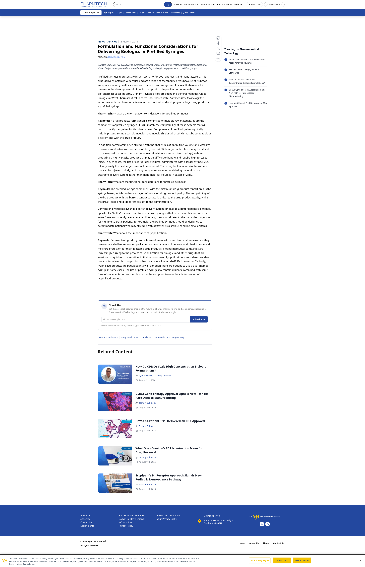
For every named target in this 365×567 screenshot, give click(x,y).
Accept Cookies (302, 560)
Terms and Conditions (169, 515)
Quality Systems (189, 13)
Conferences (223, 4)
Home (242, 543)
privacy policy (155, 325)
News (266, 543)
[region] (182, 560)
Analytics (118, 13)
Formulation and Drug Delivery (169, 337)
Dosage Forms (130, 13)
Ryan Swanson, (146, 375)
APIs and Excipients (108, 337)
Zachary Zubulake (162, 375)
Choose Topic (89, 12)
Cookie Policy (29, 564)
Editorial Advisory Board (132, 515)
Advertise (85, 519)
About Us (85, 515)
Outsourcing (175, 13)
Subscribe (197, 319)
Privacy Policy (126, 525)
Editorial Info (87, 525)
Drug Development (146, 13)
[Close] (360, 560)
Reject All (281, 560)
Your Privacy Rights (167, 519)
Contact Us (86, 522)
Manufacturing (162, 13)
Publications (190, 4)
